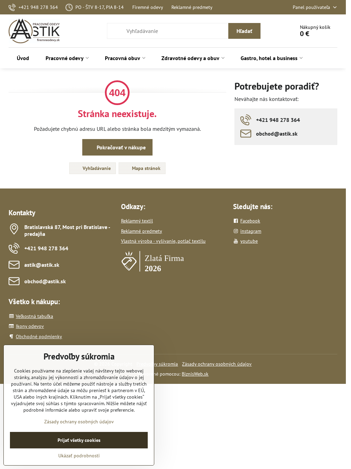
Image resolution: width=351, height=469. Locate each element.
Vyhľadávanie (96, 168)
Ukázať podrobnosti (79, 456)
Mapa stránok (145, 168)
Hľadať (244, 30)
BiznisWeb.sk (195, 374)
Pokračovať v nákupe (120, 147)
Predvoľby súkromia (157, 364)
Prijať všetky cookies (79, 440)
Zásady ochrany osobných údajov (217, 364)
